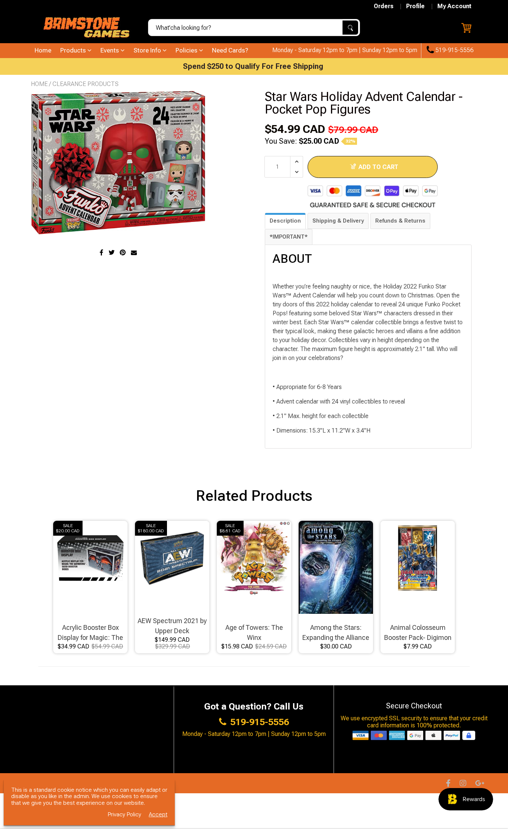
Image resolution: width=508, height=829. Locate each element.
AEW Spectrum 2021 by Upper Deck (172, 626)
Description (285, 220)
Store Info (148, 50)
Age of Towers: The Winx (254, 632)
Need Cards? (230, 50)
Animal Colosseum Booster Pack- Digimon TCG (417, 633)
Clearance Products (85, 83)
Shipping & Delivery (338, 220)
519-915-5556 (453, 50)
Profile (415, 6)
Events (110, 50)
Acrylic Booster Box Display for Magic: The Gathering (90, 633)
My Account (454, 6)
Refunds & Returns (400, 220)
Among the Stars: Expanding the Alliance (335, 632)
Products (73, 50)
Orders (383, 6)
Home (43, 50)
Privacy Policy (124, 815)
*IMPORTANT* (289, 236)
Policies (187, 50)
